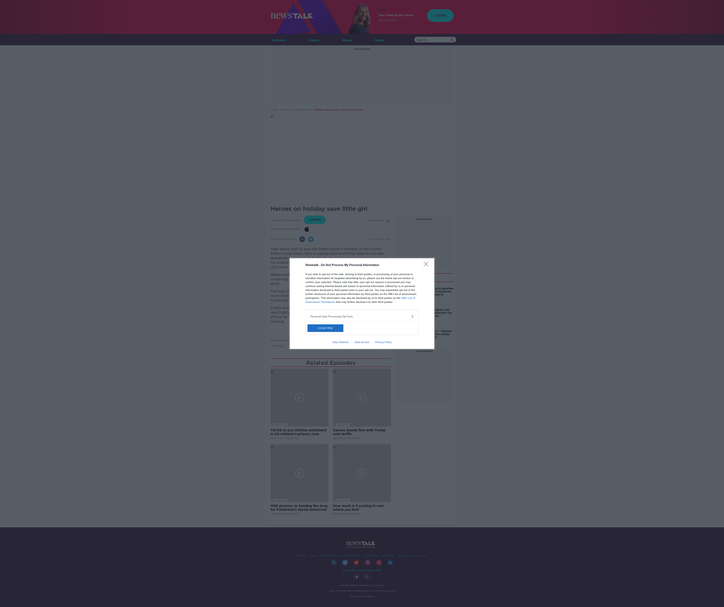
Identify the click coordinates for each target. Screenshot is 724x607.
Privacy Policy (383, 342)
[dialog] (362, 303)
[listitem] (362, 317)
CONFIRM (325, 328)
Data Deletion (341, 342)
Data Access (362, 342)
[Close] (427, 265)
